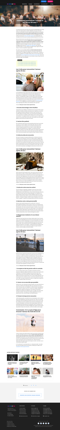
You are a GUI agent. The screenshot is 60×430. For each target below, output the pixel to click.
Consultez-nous (46, 416)
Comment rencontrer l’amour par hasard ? (24, 376)
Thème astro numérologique (47, 413)
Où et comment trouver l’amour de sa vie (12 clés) (30, 54)
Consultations (37, 3)
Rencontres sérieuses (22, 413)
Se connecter (10, 414)
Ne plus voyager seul (34, 408)
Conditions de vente (10, 423)
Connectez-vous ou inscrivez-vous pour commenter (30, 395)
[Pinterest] (46, 423)
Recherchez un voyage (36, 416)
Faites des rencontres (24, 416)
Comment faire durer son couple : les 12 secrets (24, 363)
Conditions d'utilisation (11, 425)
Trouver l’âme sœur (22, 410)
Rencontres (24, 3)
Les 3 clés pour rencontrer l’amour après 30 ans (27, 62)
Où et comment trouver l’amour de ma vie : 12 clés (12, 376)
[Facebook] (38, 423)
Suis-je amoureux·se (22, 412)
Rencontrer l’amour (22, 409)
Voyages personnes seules (35, 412)
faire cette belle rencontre (29, 35)
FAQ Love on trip (9, 421)
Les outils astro (44, 3)
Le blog (51, 3)
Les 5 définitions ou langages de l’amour (47, 376)
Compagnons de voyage (35, 410)
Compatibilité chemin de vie (47, 412)
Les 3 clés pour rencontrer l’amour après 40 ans (27, 63)
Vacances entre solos (34, 409)
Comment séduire (22, 408)
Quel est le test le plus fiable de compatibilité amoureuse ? (35, 377)
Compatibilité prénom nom (47, 410)
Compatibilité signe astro (47, 409)
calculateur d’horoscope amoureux (22, 346)
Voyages (30, 3)
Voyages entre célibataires (35, 413)
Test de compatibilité (46, 408)
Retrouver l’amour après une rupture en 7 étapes (35, 363)
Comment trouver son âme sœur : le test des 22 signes (12, 363)
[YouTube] (48, 423)
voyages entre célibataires (31, 45)
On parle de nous (10, 422)
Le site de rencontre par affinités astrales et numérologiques (47, 363)
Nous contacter (11, 415)
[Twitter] (41, 423)
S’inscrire (10, 413)
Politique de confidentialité (11, 426)
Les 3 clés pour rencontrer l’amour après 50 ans (27, 64)
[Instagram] (43, 423)
